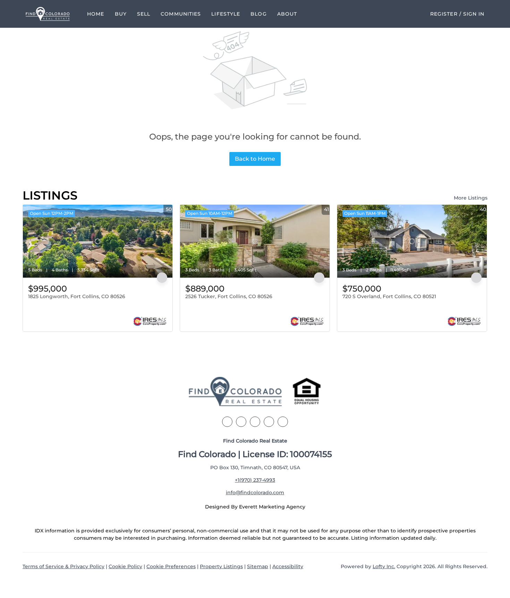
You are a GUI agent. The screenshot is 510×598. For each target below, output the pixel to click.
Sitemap (257, 566)
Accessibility (287, 566)
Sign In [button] (474, 14)
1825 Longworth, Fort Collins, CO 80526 (76, 296)
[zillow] (255, 421)
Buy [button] (121, 14)
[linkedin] (241, 421)
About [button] (287, 14)
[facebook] (227, 421)
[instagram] (269, 421)
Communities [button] (181, 14)
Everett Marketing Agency (272, 507)
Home (95, 14)
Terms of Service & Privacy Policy (63, 566)
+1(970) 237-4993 (255, 480)
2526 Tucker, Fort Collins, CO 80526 (228, 296)
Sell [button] (143, 14)
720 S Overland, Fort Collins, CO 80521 (389, 296)
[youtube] (283, 421)
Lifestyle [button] (225, 14)
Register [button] (444, 14)
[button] (48, 14)
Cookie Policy (125, 566)
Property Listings (221, 566)
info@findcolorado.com (255, 492)
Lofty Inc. (384, 566)
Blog (258, 14)
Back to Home (255, 158)
